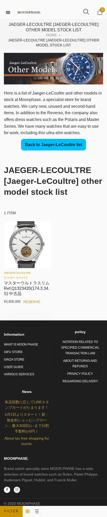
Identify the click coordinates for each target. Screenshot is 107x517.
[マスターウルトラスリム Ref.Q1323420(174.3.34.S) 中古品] (27, 244)
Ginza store (14, 359)
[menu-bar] (9, 12)
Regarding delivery (80, 381)
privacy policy (80, 374)
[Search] (86, 12)
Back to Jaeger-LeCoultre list (53, 144)
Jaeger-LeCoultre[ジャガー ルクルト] (17, 275)
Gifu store (13, 352)
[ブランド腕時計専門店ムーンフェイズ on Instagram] (17, 490)
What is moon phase (21, 344)
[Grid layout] (27, 511)
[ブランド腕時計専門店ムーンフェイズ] (29, 12)
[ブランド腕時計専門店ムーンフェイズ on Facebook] (7, 490)
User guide (13, 367)
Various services (19, 374)
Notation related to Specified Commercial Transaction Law (80, 347)
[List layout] (37, 511)
